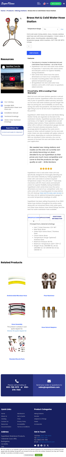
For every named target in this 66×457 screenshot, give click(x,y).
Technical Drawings (11, 116)
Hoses (36, 421)
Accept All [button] (38, 455)
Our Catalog (8, 102)
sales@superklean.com (49, 387)
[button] (64, 3)
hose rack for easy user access (50, 193)
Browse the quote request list (16, 331)
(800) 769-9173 (45, 436)
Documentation (6, 427)
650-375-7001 (20, 388)
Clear (62, 29)
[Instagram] (45, 445)
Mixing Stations (39, 413)
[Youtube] (35, 445)
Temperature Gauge (34, 28)
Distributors (21, 413)
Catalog (3, 419)
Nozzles (36, 416)
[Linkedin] (38, 445)
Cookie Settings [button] (29, 455)
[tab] (34, 217)
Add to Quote (33, 53)
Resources (4, 424)
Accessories (38, 424)
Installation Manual (11, 113)
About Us (4, 416)
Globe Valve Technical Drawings (12, 121)
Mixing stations (21, 11)
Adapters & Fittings (40, 419)
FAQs (19, 419)
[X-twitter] (48, 445)
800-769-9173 (12, 387)
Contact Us (4, 421)
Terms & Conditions (23, 427)
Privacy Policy (21, 421)
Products (10, 11)
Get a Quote (21, 416)
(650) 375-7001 (42, 438)
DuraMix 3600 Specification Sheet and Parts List (13, 107)
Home (3, 11)
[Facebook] (41, 445)
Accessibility (21, 424)
